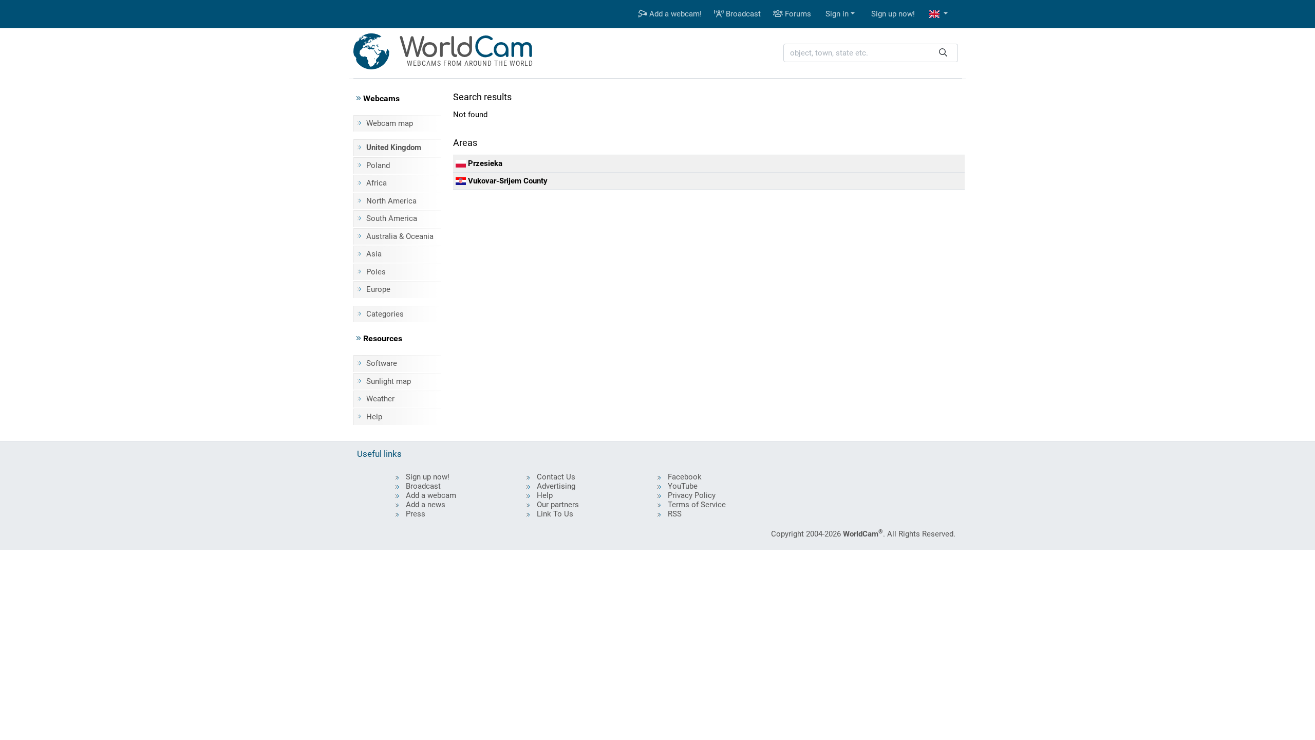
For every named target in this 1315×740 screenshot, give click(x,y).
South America (391, 218)
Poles (376, 271)
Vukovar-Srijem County (507, 181)
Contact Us (556, 477)
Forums (797, 13)
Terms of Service (697, 504)
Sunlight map (388, 381)
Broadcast (742, 13)
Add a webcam (431, 495)
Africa (376, 183)
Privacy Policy (692, 495)
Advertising (556, 486)
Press (415, 514)
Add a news (425, 504)
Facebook (685, 477)
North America (391, 201)
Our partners (558, 504)
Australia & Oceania (400, 236)
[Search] (943, 53)
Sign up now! (893, 13)
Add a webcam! (674, 13)
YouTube (683, 486)
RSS (675, 514)
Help (374, 416)
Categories (385, 314)
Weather (380, 398)
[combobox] (870, 53)
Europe (378, 289)
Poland (378, 165)
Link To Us (555, 514)
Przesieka (484, 163)
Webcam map (389, 123)
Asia (374, 253)
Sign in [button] (837, 13)
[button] (938, 14)
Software (381, 363)
